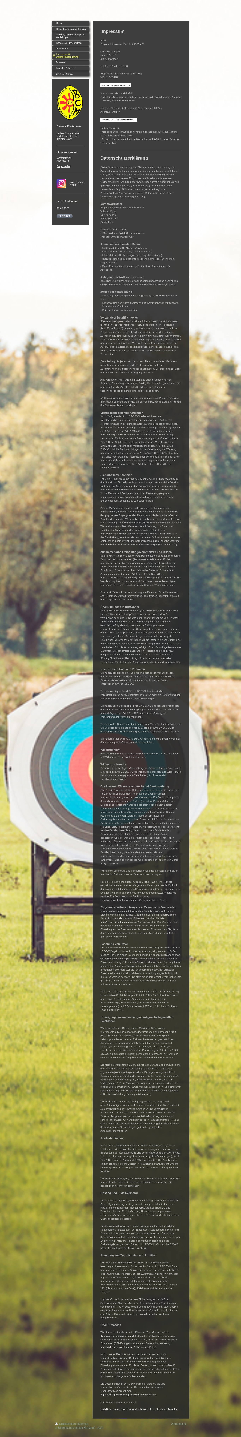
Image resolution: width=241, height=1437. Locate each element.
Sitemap (83, 1423)
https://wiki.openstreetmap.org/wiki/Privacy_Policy (127, 1347)
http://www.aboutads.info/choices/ (125, 918)
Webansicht (178, 1423)
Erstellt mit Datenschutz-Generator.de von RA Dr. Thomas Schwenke (138, 1409)
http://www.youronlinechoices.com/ (119, 921)
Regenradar (63, 166)
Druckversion (67, 1423)
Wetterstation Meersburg (64, 159)
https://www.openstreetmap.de (118, 1335)
